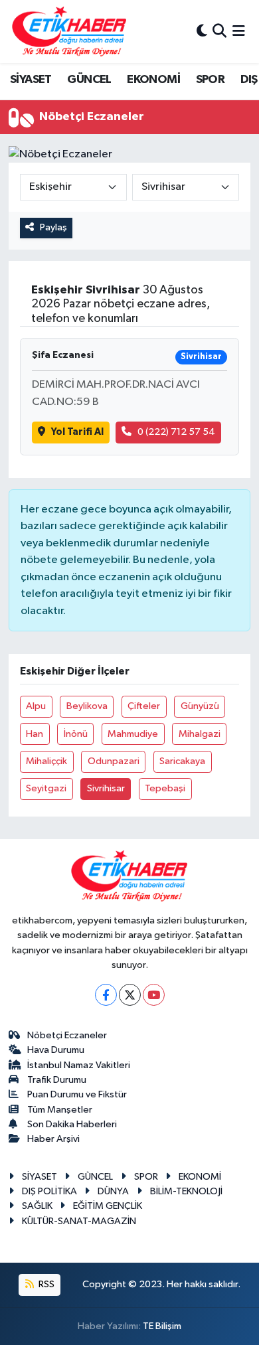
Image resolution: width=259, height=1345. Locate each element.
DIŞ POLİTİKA (49, 1191)
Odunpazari (113, 761)
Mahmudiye (133, 734)
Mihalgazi (199, 734)
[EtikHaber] (69, 31)
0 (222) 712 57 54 (176, 432)
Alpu (36, 706)
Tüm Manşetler (59, 1110)
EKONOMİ (153, 80)
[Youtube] (154, 995)
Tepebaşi (165, 788)
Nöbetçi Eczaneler (67, 1035)
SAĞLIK (37, 1206)
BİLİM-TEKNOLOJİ (186, 1191)
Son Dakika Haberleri (72, 1124)
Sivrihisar (106, 788)
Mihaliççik (46, 761)
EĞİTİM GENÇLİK (107, 1206)
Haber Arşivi (53, 1139)
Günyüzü (200, 706)
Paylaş (53, 227)
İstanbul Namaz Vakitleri (78, 1065)
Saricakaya (182, 761)
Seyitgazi (46, 788)
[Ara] (219, 31)
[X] (130, 995)
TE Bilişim (162, 1326)
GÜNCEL (89, 80)
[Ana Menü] (238, 31)
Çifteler (144, 706)
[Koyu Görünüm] (202, 31)
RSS (45, 1284)
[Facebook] (106, 995)
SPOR (210, 80)
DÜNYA (113, 1191)
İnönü (76, 734)
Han (34, 734)
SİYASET (31, 80)
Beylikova (87, 706)
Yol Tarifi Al (77, 432)
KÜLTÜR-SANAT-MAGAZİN (79, 1221)
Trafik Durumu (56, 1080)
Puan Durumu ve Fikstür (77, 1094)
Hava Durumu (55, 1050)
